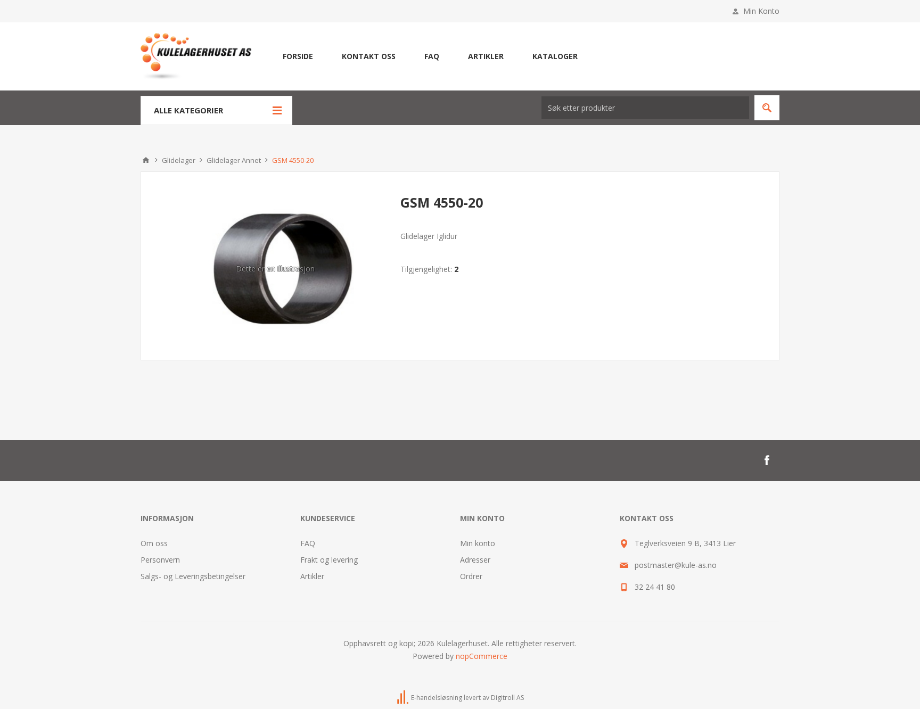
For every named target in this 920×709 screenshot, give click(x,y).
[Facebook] (766, 460)
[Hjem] (146, 160)
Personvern (160, 560)
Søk (766, 107)
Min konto (477, 543)
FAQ (307, 543)
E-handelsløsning (436, 697)
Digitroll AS (507, 697)
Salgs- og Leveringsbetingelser (193, 576)
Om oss (154, 543)
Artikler (312, 576)
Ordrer (471, 576)
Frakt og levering (329, 560)
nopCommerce (481, 656)
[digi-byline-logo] (403, 697)
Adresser (475, 560)
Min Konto (761, 11)
